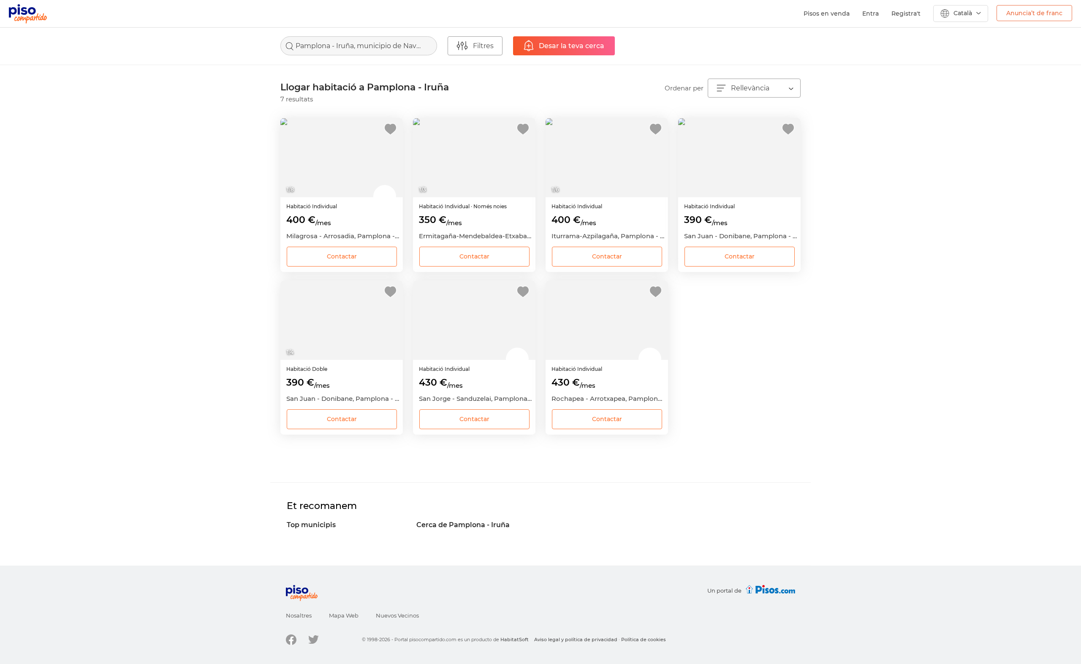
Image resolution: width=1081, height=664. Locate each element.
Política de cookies (643, 639)
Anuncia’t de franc (1034, 13)
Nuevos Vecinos (397, 615)
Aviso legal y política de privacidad (575, 639)
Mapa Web (344, 615)
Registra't (906, 13)
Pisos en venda (827, 13)
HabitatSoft (514, 639)
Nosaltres (299, 615)
